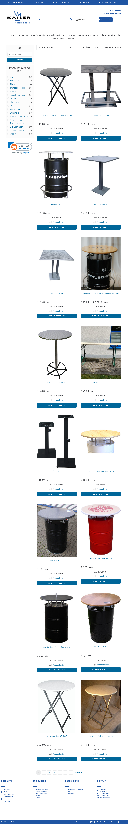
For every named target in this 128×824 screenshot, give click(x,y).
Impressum (123, 822)
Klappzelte (14, 81)
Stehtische (14, 91)
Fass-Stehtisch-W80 (100, 647)
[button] (39, 19)
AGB (92, 822)
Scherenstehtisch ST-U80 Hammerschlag (56, 115)
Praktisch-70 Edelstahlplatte (57, 382)
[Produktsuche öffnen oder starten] (71, 19)
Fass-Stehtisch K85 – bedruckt (101, 558)
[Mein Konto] (77, 20)
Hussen (13, 106)
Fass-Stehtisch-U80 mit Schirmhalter (56, 647)
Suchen (20, 60)
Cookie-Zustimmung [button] (83, 822)
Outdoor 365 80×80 (100, 204)
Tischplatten (15, 109)
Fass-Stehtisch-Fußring (57, 204)
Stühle (13, 77)
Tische (13, 84)
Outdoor (13, 99)
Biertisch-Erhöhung (100, 382)
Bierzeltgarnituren (18, 95)
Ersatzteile (14, 113)
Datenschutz (114, 822)
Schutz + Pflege (17, 130)
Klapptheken (15, 102)
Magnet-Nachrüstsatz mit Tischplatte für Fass (101, 293)
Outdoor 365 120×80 (101, 115)
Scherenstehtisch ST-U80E (57, 736)
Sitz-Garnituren (16, 127)
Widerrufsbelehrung (101, 822)
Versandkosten (59, 133)
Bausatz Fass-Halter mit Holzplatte (100, 471)
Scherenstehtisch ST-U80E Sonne (100, 736)
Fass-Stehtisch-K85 (56, 560)
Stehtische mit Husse (19, 116)
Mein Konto (82, 20)
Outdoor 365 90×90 (56, 293)
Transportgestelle (17, 88)
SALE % (13, 134)
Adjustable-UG (56, 471)
